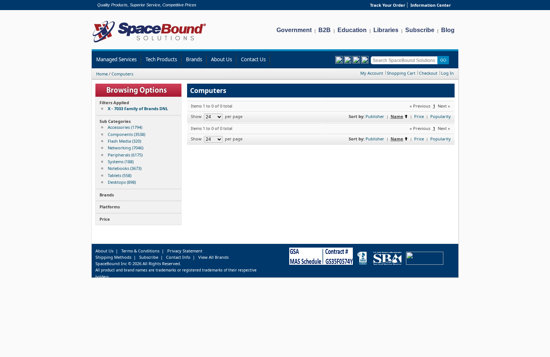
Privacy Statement (184, 251)
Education (352, 30)
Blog (448, 30)
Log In (447, 73)
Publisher (375, 116)
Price (419, 116)
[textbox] (405, 60)
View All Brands (213, 257)
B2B (324, 30)
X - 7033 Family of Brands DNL (138, 108)
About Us (221, 59)
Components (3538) (126, 134)
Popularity (440, 116)
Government (294, 30)
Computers (122, 74)
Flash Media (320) (124, 141)
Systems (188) (121, 161)
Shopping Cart (401, 73)
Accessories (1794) (125, 127)
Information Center (430, 5)
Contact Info (178, 257)
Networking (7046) (125, 147)
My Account (371, 73)
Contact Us (253, 59)
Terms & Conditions (140, 251)
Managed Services (116, 59)
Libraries (385, 30)
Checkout (428, 73)
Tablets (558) (119, 175)
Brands (194, 59)
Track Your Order (387, 5)
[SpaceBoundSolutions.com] (149, 43)
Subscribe (419, 30)
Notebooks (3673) (124, 168)
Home (102, 74)
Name (397, 116)
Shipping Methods (113, 257)
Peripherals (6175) (125, 155)
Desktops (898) (122, 182)
